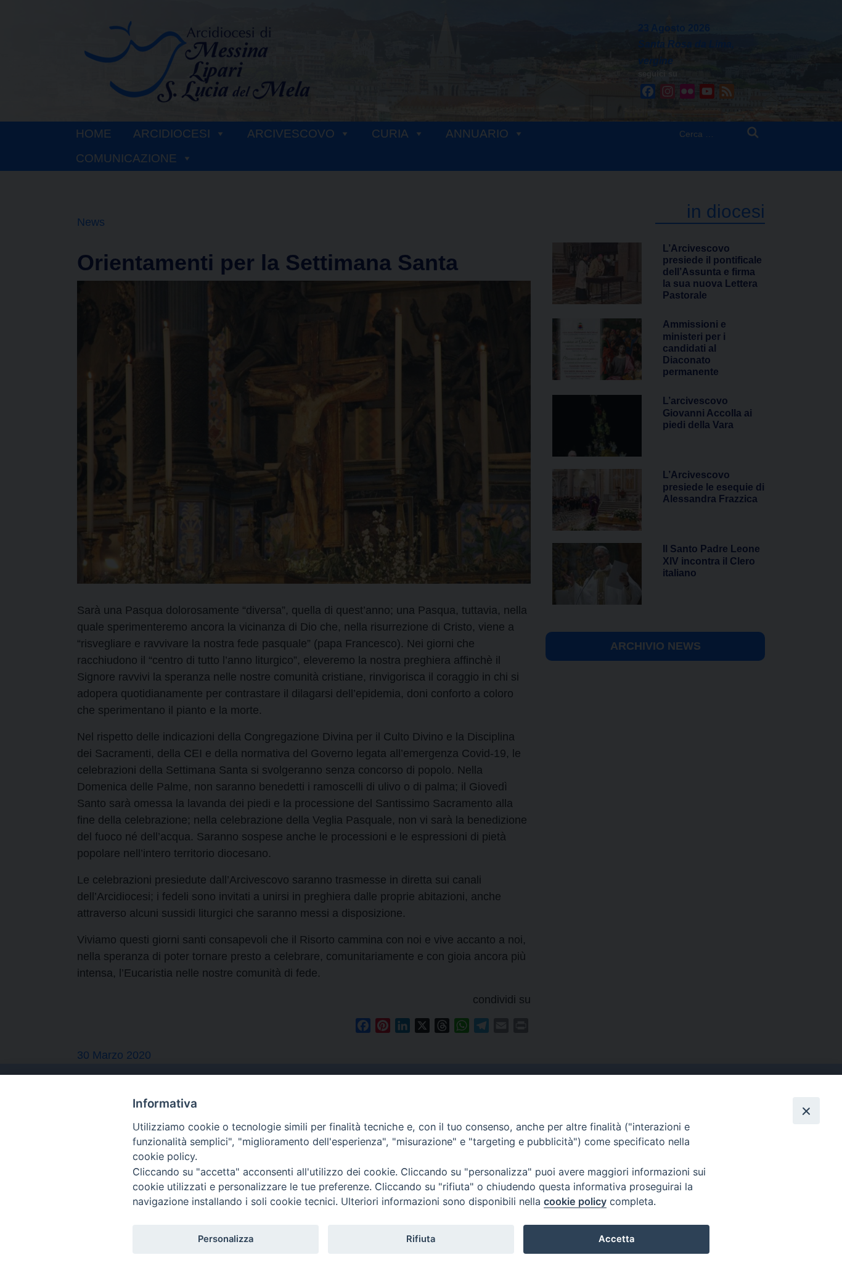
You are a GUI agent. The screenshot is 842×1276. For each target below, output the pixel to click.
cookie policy (575, 1201)
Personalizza (225, 1239)
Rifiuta (420, 1239)
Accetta (616, 1239)
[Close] (806, 1110)
